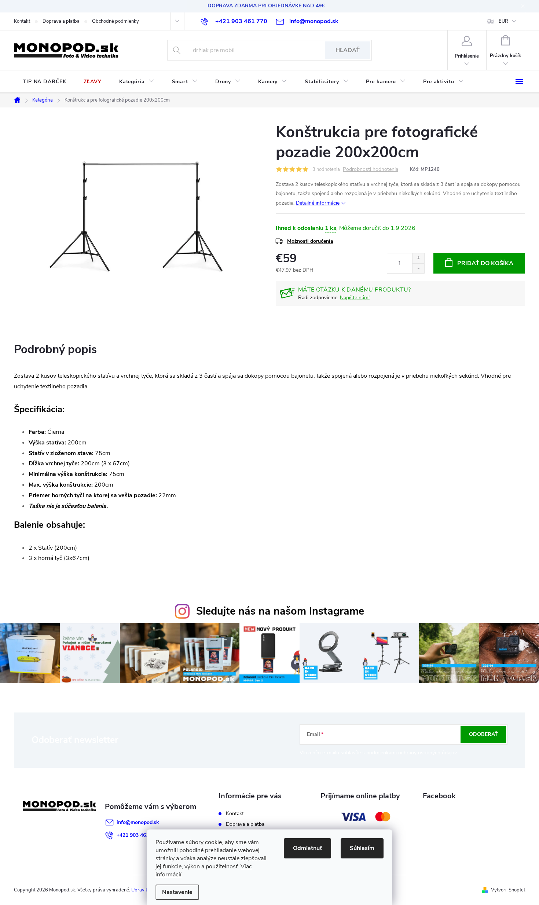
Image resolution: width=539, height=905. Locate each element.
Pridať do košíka (485, 263)
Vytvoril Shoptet (508, 890)
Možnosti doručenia (310, 241)
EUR (503, 21)
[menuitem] (44, 81)
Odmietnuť (307, 848)
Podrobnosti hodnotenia (370, 169)
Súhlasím (362, 848)
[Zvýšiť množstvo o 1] (418, 258)
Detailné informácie (318, 202)
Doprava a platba (61, 21)
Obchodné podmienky (115, 21)
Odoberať (483, 734)
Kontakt (22, 21)
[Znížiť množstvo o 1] (418, 268)
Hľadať (348, 50)
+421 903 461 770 (138, 835)
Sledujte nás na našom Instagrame (280, 611)
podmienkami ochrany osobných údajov (411, 752)
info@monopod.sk (138, 822)
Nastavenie (177, 892)
